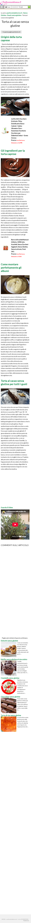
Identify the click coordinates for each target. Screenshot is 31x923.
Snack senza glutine (14, 15)
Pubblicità (26, 920)
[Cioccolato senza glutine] (9, 705)
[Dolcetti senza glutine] (9, 649)
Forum (8, 7)
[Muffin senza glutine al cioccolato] (9, 668)
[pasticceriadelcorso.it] (11, 3)
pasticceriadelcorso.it (14, 13)
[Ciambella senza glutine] (9, 686)
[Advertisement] (15, 485)
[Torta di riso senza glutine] (9, 724)
